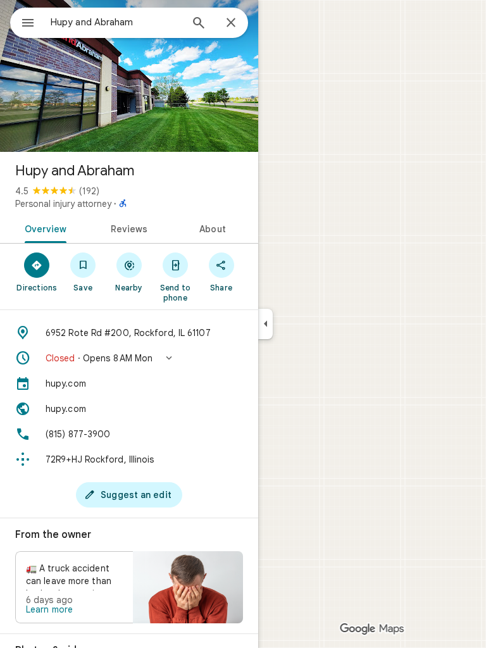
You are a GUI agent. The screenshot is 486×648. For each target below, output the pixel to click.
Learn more (49, 609)
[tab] (43, 228)
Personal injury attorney (63, 203)
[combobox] (116, 22)
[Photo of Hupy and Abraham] (129, 76)
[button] (129, 358)
